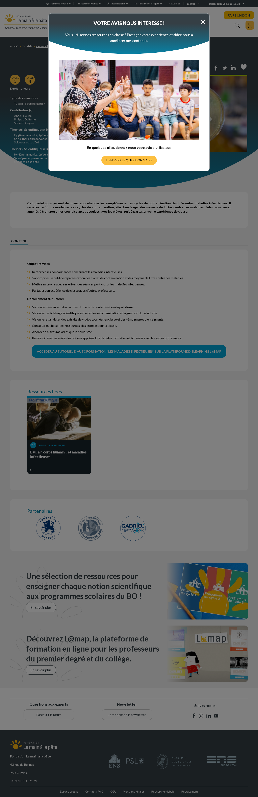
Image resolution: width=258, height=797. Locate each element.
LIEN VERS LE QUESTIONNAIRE (129, 160)
